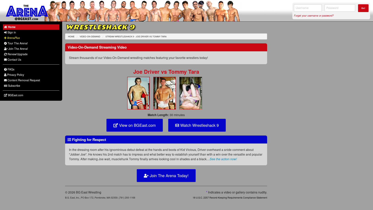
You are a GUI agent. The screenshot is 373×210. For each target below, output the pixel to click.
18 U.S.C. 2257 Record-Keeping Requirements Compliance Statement (230, 197)
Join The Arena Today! (169, 175)
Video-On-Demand (90, 36)
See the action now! (223, 159)
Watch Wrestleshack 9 (199, 125)
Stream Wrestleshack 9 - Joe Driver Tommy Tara (135, 36)
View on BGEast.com (137, 125)
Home (71, 36)
